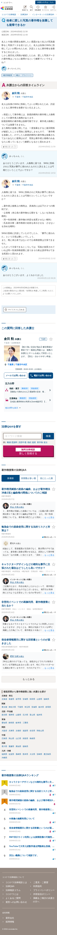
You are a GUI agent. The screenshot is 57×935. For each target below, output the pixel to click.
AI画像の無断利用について (22, 818)
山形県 (39, 699)
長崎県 (18, 754)
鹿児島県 (47, 754)
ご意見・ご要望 (40, 882)
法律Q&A (10, 886)
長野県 (11, 715)
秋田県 (32, 699)
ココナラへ (7, 3)
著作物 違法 (42, 442)
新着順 (10, 478)
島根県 (32, 738)
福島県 (46, 699)
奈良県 (32, 731)
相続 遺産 (31, 442)
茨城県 (34, 707)
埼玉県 (27, 707)
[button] (28, 408)
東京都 (4, 707)
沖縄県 (4, 758)
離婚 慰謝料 (12, 442)
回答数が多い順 (28, 478)
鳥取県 (25, 738)
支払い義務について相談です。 (24, 855)
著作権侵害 (8, 75)
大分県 (32, 754)
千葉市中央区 (27, 97)
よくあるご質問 (13, 898)
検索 (48, 436)
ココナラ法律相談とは (16, 882)
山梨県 (18, 715)
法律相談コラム (13, 890)
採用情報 (10, 922)
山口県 (18, 738)
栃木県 (41, 707)
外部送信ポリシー (41, 894)
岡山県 (11, 738)
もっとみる (28, 679)
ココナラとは (12, 894)
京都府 (18, 731)
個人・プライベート (24, 75)
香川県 (4, 746)
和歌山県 (40, 731)
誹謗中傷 (22, 442)
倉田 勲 (19, 93)
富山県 (32, 715)
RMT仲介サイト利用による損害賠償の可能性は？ (32, 837)
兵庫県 (11, 731)
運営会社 (10, 918)
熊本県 (25, 754)
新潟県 (4, 715)
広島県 (4, 738)
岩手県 (18, 699)
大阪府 (4, 731)
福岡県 (4, 754)
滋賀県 (25, 731)
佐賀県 (11, 754)
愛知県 (4, 723)
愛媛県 (11, 746)
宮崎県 (39, 754)
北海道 (4, 699)
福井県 (39, 715)
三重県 (25, 723)
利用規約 (37, 886)
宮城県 (25, 699)
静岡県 (11, 723)
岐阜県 (18, 723)
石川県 (25, 715)
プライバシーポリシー (43, 890)
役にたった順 (46, 478)
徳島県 (25, 746)
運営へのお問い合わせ (16, 902)
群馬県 (48, 707)
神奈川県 (12, 707)
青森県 (11, 699)
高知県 (18, 746)
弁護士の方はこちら (45, 2)
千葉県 (18, 97)
